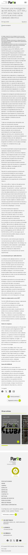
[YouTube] (20, 540)
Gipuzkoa (24, 21)
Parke (3, 483)
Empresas (4, 492)
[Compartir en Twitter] (6, 391)
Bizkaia (24, 430)
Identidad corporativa (8, 504)
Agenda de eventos (7, 498)
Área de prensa (6, 502)
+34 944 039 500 (8, 529)
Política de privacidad (6, 551)
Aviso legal (3, 548)
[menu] (25, 2)
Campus (3, 485)
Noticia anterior (15, 396)
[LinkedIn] (17, 540)
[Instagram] (11, 540)
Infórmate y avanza (8, 514)
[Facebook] (8, 540)
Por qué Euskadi (6, 481)
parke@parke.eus (8, 535)
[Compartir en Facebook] (2, 391)
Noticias (13, 430)
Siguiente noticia (13, 400)
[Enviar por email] (14, 391)
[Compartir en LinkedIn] (10, 391)
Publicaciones (6, 500)
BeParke (4, 430)
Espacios (4, 487)
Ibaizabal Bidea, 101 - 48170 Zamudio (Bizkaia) (14, 522)
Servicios (4, 490)
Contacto (4, 494)
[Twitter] (14, 540)
